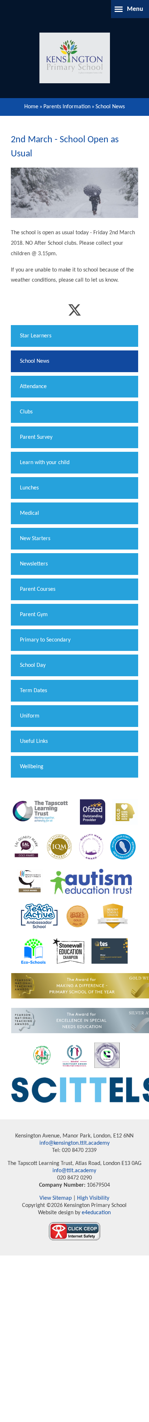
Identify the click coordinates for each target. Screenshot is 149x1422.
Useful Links (34, 741)
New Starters (35, 539)
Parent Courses (37, 589)
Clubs (26, 412)
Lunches (29, 488)
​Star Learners (35, 336)
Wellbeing (31, 767)
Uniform (29, 716)
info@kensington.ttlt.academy (74, 1143)
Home (31, 107)
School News (110, 107)
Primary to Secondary (45, 640)
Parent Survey (36, 437)
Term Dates (33, 691)
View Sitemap (55, 1198)
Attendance (33, 387)
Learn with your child (44, 463)
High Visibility (93, 1198)
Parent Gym (34, 615)
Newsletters (34, 564)
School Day (33, 665)
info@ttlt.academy (74, 1171)
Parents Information (66, 107)
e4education (95, 1213)
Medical (29, 513)
